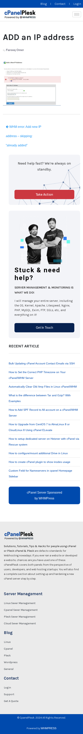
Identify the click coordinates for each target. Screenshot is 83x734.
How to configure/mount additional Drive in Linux (38, 453)
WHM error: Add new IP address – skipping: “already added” (23, 136)
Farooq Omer (15, 50)
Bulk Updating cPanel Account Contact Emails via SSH (42, 363)
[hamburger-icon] (76, 14)
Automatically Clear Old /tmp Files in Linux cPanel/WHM (43, 386)
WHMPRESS (48, 728)
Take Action (44, 194)
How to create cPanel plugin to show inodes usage (39, 461)
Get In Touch (44, 327)
